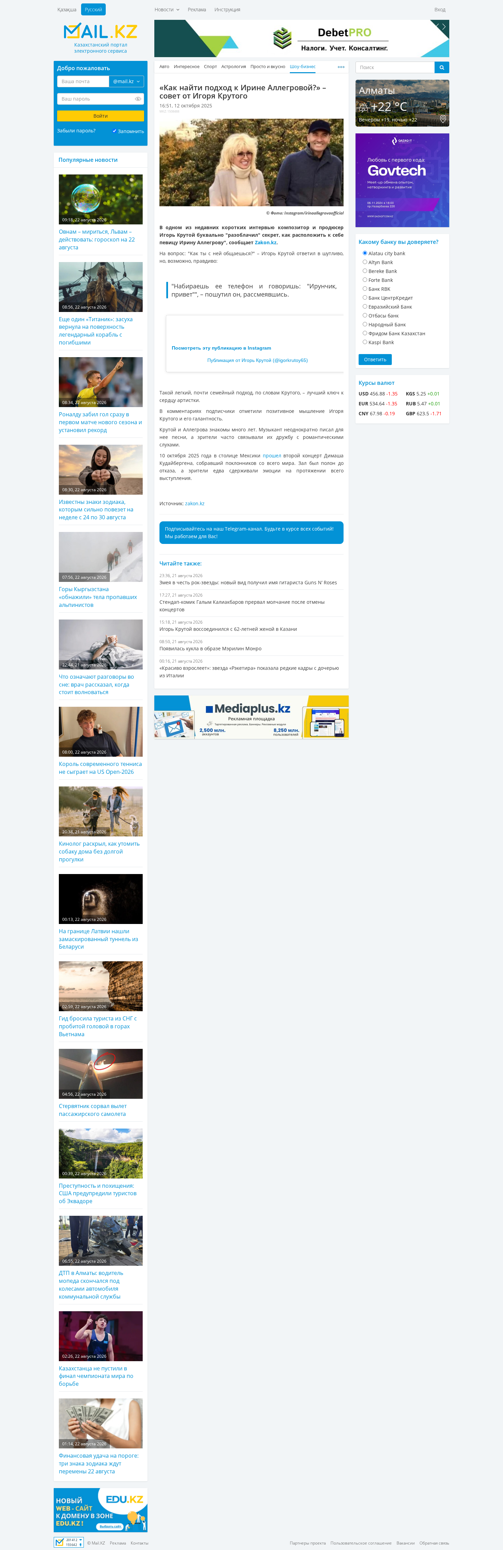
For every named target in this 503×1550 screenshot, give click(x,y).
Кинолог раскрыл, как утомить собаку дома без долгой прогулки (99, 846)
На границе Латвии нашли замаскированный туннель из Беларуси (98, 933)
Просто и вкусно (267, 66)
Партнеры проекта (308, 1543)
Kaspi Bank (381, 342)
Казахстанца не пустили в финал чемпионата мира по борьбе (96, 1370)
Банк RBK (379, 289)
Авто (164, 66)
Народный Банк (387, 324)
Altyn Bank (381, 262)
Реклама (197, 9)
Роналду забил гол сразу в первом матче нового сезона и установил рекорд (100, 417)
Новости (165, 9)
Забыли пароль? (76, 130)
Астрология (233, 66)
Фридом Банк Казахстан (397, 333)
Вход (440, 9)
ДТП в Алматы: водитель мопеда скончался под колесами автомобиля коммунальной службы (91, 1279)
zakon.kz (195, 503)
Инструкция (227, 9)
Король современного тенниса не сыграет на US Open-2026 (100, 762)
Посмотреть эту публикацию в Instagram (221, 348)
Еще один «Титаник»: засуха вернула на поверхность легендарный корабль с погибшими (96, 325)
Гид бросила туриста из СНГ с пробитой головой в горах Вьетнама (98, 1021)
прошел (273, 455)
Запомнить (131, 131)
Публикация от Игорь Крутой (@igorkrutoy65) (257, 360)
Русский (93, 9)
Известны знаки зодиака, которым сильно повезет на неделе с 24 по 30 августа (96, 504)
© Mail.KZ (96, 1543)
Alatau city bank (387, 253)
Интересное (186, 66)
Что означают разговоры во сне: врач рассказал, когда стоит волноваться (96, 679)
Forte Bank (381, 280)
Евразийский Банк (390, 306)
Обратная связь (434, 1543)
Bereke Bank (383, 271)
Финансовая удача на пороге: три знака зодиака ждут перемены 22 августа (99, 1458)
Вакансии (406, 1543)
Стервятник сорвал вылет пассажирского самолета (93, 1104)
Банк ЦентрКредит (391, 298)
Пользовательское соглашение (361, 1543)
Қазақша (66, 9)
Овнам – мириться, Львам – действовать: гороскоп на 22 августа (97, 234)
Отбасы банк (384, 315)
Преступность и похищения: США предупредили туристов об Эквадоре (98, 1188)
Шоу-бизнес (302, 66)
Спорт (210, 66)
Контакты (140, 1543)
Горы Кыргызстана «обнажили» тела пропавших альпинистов (98, 591)
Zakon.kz (265, 242)
